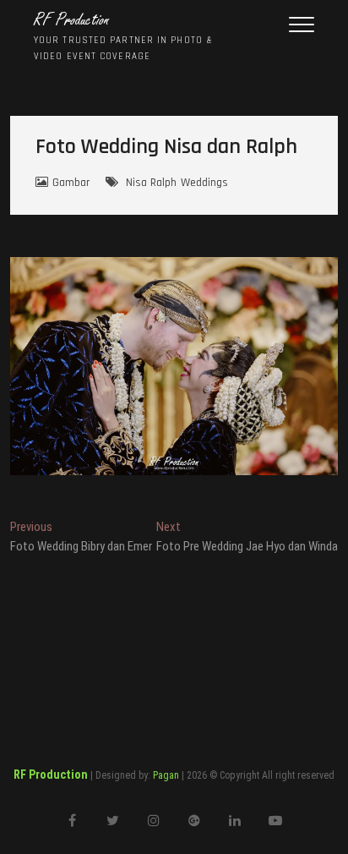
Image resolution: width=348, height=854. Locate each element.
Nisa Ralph (151, 182)
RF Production (72, 20)
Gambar (71, 182)
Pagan (166, 775)
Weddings (204, 182)
